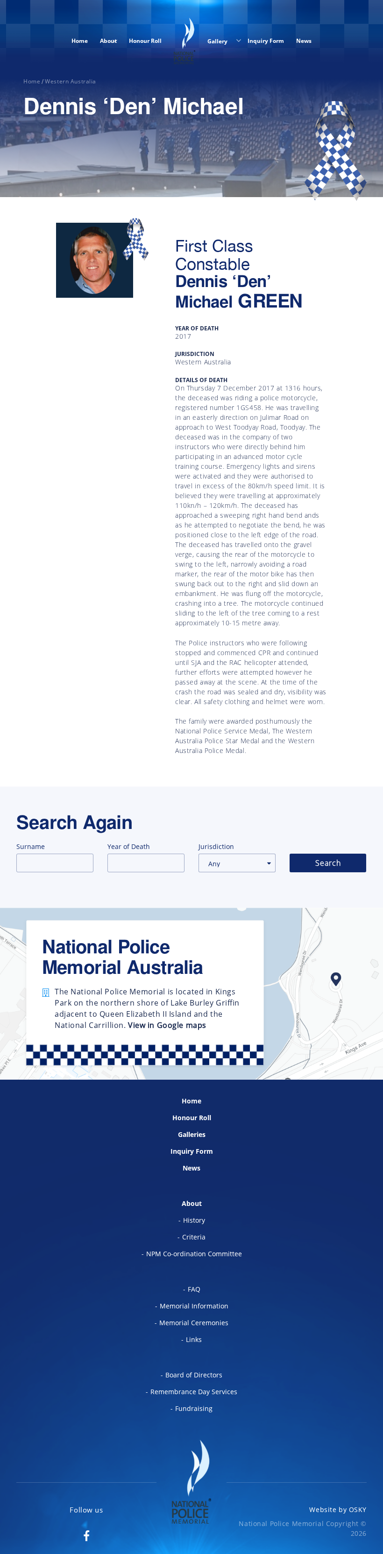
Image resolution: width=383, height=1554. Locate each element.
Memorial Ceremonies (193, 1322)
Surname (30, 846)
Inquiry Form (266, 41)
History (194, 1220)
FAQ (194, 1289)
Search (328, 863)
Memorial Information (194, 1305)
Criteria (194, 1236)
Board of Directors (193, 1374)
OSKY (358, 1509)
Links (194, 1339)
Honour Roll (145, 41)
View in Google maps (167, 1025)
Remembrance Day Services (193, 1391)
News (304, 41)
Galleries (192, 1134)
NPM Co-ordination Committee (194, 1253)
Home (79, 41)
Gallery (218, 41)
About (108, 41)
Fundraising (194, 1408)
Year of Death (128, 846)
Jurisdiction (216, 846)
